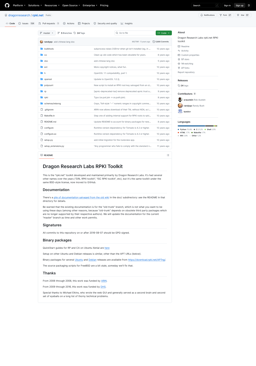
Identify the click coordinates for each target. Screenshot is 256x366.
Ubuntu (79, 259)
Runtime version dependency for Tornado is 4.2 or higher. (121, 127)
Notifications (209, 15)
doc (46, 61)
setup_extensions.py (54, 146)
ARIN (104, 280)
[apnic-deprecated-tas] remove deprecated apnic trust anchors (125, 91)
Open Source (69, 5)
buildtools (49, 48)
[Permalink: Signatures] (41, 225)
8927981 (135, 41)
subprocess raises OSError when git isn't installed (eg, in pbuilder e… (127, 48)
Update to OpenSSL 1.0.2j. (107, 79)
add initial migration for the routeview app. (114, 140)
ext (45, 67)
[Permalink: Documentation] (41, 190)
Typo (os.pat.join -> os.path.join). (110, 97)
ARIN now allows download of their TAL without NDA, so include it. (126, 109)
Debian (92, 259)
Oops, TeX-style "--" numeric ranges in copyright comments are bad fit (128, 103)
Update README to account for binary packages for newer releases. (127, 121)
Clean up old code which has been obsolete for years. (120, 55)
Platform (18, 5)
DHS (103, 286)
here (107, 247)
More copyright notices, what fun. (110, 67)
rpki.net (38, 15)
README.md (50, 121)
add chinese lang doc (64, 41)
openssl (48, 79)
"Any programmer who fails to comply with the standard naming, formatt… (130, 146)
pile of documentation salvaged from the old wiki (81, 197)
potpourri (48, 85)
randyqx (48, 41)
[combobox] (135, 33)
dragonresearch (19, 15)
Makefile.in (49, 115)
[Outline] (168, 155)
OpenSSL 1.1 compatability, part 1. (110, 73)
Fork (227, 15)
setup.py (48, 140)
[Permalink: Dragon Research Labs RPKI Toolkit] (41, 166)
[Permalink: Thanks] (41, 273)
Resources (51, 5)
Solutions (33, 5)
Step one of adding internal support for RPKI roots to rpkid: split (125, 115)
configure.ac (50, 134)
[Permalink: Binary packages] (41, 240)
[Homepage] (7, 5)
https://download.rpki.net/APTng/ (146, 259)
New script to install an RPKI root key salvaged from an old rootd (125, 85)
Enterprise (89, 5)
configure (48, 127)
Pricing (104, 5)
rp (45, 91)
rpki (46, 97)
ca (45, 55)
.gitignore (48, 109)
